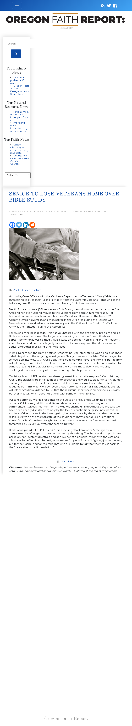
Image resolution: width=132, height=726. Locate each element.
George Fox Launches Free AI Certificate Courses (19, 159)
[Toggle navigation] (17, 5)
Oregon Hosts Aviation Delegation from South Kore (19, 89)
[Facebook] (12, 225)
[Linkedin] (26, 225)
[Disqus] (66, 520)
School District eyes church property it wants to (19, 148)
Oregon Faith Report (66, 718)
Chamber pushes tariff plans (17, 80)
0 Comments (16, 214)
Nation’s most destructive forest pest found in (19, 115)
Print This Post (67, 461)
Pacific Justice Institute (27, 290)
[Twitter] (19, 225)
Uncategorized (59, 211)
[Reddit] (32, 225)
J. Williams (34, 211)
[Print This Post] (58, 461)
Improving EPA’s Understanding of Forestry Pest (19, 126)
